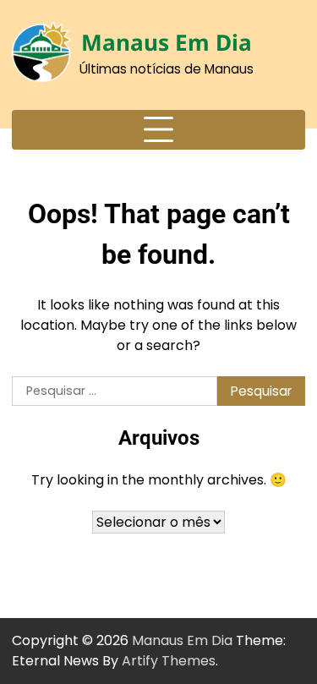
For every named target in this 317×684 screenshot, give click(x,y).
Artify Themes (169, 660)
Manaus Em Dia (166, 42)
